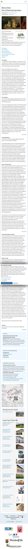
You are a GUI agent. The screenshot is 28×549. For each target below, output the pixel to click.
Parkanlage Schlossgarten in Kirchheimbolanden (8, 474)
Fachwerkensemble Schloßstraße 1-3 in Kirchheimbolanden (6, 431)
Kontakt (6, 516)
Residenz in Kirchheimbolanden (9, 480)
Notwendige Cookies (6, 279)
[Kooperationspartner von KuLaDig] (21, 36)
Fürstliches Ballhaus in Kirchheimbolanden (7, 460)
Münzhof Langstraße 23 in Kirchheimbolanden (8, 466)
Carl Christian (5, 49)
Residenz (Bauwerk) (12, 13)
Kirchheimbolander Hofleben (8, 54)
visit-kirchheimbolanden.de (8, 327)
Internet (3, 57)
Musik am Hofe (5, 55)
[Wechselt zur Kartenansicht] (14, 395)
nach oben (24, 134)
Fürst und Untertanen (6, 52)
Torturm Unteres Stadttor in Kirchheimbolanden (8, 496)
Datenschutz (21, 516)
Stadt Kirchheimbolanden (7, 412)
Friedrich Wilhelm (6, 51)
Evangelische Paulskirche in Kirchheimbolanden (8, 423)
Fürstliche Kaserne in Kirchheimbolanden (7, 445)
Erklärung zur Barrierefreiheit (13, 517)
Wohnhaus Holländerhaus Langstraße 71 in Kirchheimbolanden (7, 505)
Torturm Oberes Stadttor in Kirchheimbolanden (8, 487)
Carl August (4, 48)
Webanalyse (4, 280)
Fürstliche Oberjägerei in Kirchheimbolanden (7, 451)
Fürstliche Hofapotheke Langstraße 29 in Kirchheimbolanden (7, 438)
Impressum (12, 516)
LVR (12, 521)
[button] (3, 31)
